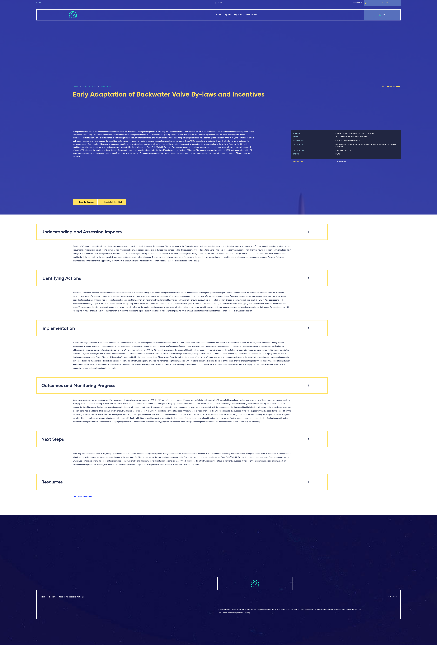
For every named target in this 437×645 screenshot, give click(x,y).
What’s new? (357, 3)
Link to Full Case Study (113, 202)
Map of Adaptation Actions (245, 15)
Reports (227, 15)
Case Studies (89, 86)
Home (38, 3)
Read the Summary (86, 202)
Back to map (393, 86)
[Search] (366, 3)
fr (384, 15)
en (380, 15)
